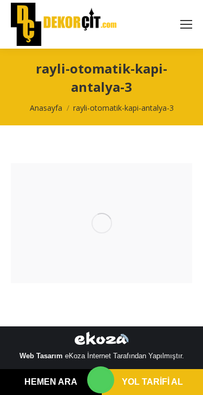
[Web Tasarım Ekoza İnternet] (101, 340)
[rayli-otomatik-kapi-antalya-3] (101, 223)
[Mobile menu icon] (186, 24)
